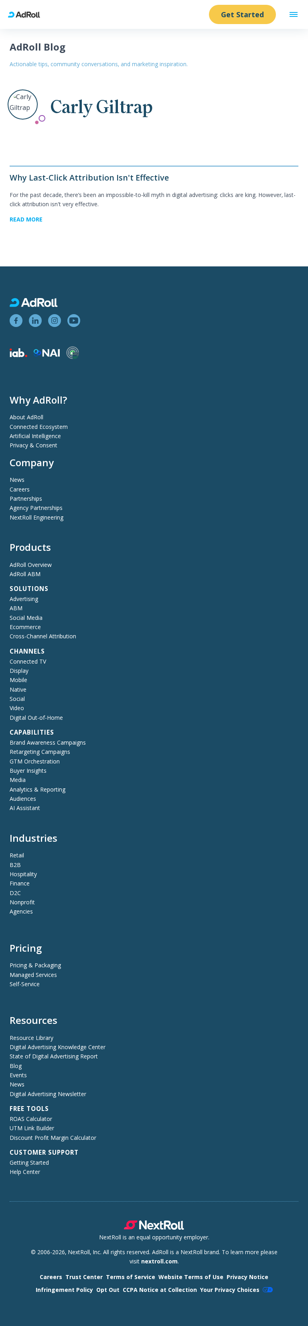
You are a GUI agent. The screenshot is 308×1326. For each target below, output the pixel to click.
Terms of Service (130, 1277)
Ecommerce (25, 627)
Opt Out (108, 1290)
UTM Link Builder (32, 1128)
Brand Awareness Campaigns (48, 742)
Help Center (25, 1172)
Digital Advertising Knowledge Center (57, 1047)
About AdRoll (26, 417)
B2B (15, 865)
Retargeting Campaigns (40, 751)
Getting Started (29, 1162)
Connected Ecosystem (39, 426)
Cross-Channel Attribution (43, 636)
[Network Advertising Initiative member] (47, 354)
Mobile (18, 680)
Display (19, 670)
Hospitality (23, 874)
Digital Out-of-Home (36, 717)
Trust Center (84, 1277)
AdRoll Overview (31, 565)
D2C (15, 893)
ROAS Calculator (31, 1119)
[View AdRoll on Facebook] (16, 320)
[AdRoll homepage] (27, 15)
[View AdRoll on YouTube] (73, 320)
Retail (17, 855)
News (17, 479)
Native (18, 689)
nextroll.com (159, 1261)
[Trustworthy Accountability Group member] (72, 357)
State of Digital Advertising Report (54, 1056)
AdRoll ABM (25, 574)
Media (18, 780)
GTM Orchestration (35, 761)
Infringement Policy (64, 1290)
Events (18, 1075)
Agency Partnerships (36, 508)
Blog (16, 1066)
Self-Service (25, 984)
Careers (20, 489)
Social (17, 699)
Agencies (21, 911)
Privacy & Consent (33, 445)
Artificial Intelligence (35, 436)
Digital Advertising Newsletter (48, 1094)
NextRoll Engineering (36, 517)
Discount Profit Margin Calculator (53, 1137)
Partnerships (26, 498)
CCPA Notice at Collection (160, 1290)
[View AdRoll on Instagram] (54, 320)
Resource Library (31, 1038)
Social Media (26, 617)
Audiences (23, 798)
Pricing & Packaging (35, 965)
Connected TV (28, 661)
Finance (20, 883)
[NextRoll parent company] (154, 1227)
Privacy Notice (247, 1277)
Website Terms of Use (190, 1277)
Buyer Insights (28, 770)
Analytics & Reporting (37, 789)
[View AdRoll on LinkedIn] (35, 320)
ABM (16, 608)
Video (17, 708)
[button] (293, 14)
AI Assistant (25, 808)
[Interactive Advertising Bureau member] (18, 355)
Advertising (24, 599)
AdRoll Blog (37, 46)
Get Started (242, 14)
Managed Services (33, 975)
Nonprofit (22, 902)
